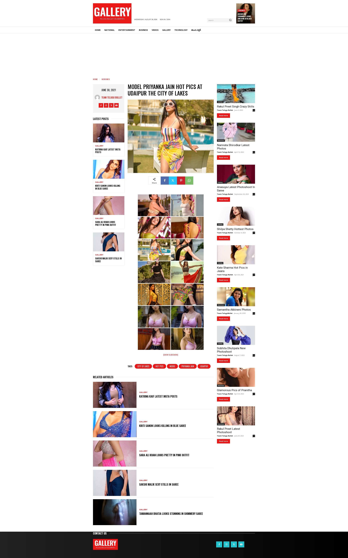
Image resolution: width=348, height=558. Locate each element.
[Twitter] (111, 105)
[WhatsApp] (189, 180)
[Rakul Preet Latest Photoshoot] (236, 415)
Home (95, 79)
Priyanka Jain (187, 366)
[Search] (230, 20)
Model (172, 366)
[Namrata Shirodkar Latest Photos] (236, 132)
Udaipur (204, 366)
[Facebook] (101, 105)
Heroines (241, 10)
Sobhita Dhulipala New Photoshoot (231, 350)
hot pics (159, 366)
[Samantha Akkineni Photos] (236, 296)
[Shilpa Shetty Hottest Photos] (236, 216)
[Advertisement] (174, 54)
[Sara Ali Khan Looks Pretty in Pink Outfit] (108, 205)
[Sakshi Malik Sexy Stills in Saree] (108, 241)
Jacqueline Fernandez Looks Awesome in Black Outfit (244, 17)
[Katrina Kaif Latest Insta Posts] (108, 133)
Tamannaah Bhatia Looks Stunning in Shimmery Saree (171, 514)
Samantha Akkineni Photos (234, 309)
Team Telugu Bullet (111, 97)
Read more (223, 116)
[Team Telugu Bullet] (98, 97)
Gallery (99, 146)
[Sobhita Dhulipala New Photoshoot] (236, 335)
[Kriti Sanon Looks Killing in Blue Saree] (108, 169)
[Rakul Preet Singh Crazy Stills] (236, 93)
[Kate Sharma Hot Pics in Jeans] (236, 254)
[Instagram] (106, 105)
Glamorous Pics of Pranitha (234, 390)
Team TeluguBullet (224, 313)
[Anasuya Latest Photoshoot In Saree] (236, 174)
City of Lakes (143, 366)
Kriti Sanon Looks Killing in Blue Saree (107, 187)
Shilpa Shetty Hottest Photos (235, 229)
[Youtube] (116, 105)
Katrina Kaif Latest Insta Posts (107, 151)
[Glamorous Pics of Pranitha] (236, 377)
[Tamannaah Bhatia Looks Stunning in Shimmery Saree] (114, 512)
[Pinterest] (181, 180)
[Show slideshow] (170, 354)
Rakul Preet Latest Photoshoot (228, 430)
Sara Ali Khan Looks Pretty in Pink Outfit (105, 223)
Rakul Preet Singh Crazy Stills (235, 106)
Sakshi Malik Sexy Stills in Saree (108, 260)
